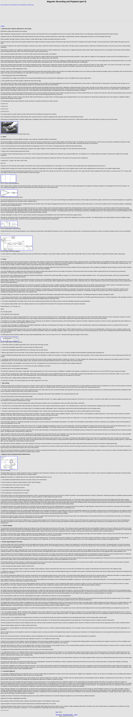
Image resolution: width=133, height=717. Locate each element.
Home (2, 4)
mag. (8, 4)
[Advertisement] (32, 13)
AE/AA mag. (31, 4)
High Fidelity (22, 4)
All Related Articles (68, 714)
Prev (57, 712)
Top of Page (59, 714)
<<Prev (2, 26)
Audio (5, 4)
